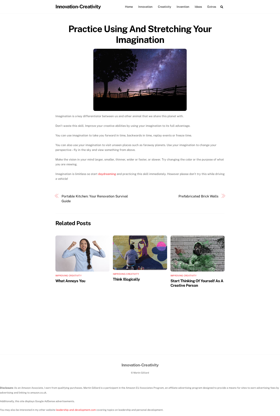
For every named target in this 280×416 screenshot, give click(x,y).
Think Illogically (126, 279)
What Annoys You (70, 281)
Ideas (198, 6)
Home (129, 6)
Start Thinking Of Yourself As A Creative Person (196, 283)
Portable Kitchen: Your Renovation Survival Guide (95, 198)
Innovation (145, 6)
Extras (211, 6)
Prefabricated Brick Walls (198, 196)
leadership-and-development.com (76, 409)
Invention (183, 6)
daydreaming (107, 174)
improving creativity (68, 275)
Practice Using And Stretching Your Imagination (140, 34)
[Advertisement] (140, 332)
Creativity (164, 6)
